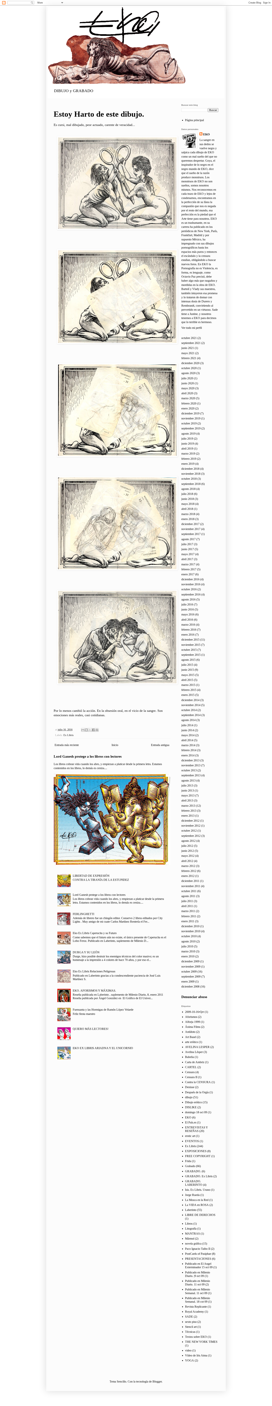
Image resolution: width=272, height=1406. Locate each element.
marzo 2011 (188, 911)
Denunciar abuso (194, 997)
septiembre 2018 (191, 483)
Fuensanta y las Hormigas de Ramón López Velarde (103, 1009)
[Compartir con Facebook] (93, 730)
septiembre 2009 (191, 976)
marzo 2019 (188, 453)
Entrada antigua (160, 745)
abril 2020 (187, 393)
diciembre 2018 (190, 468)
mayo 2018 (187, 503)
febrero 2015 (188, 689)
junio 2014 (187, 730)
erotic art (190, 1135)
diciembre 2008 (190, 986)
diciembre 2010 (190, 926)
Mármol (189, 1238)
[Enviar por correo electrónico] (83, 730)
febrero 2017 (188, 569)
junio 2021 (187, 348)
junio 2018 (187, 498)
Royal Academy (194, 1311)
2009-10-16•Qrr (194, 1011)
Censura (190, 1072)
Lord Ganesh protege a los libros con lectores (88, 756)
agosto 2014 (188, 720)
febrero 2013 (188, 810)
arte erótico (191, 1042)
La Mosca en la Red (197, 1199)
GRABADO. (193, 1171)
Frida (188, 1161)
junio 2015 (187, 669)
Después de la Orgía (197, 1092)
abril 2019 (187, 448)
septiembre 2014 (191, 715)
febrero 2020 (188, 403)
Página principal (194, 120)
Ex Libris (68, 735)
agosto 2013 (188, 780)
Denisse (189, 1087)
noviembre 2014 (190, 705)
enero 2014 (187, 755)
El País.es (190, 1122)
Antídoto (190, 1031)
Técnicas (190, 1331)
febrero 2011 (188, 916)
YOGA (189, 1360)
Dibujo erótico (193, 1102)
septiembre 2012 (191, 835)
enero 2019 (187, 463)
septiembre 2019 (191, 428)
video (188, 1350)
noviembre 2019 (190, 418)
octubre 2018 (189, 478)
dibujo (188, 1097)
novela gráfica (193, 1243)
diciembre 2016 (190, 579)
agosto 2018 (188, 488)
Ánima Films (192, 1026)
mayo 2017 (187, 554)
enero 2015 (187, 694)
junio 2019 (187, 443)
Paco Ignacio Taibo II (197, 1248)
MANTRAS (192, 1233)
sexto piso (191, 1321)
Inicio (115, 745)
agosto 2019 (188, 433)
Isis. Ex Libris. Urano (197, 1189)
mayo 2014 (187, 735)
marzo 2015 (188, 684)
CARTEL (191, 1067)
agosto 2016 (188, 599)
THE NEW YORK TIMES (201, 1341)
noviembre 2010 (190, 931)
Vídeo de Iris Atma (196, 1355)
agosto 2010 (188, 941)
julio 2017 (187, 544)
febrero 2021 (188, 358)
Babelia (189, 1057)
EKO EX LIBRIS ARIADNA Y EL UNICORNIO (103, 1048)
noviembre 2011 (190, 886)
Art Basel (190, 1037)
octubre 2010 (189, 936)
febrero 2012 (188, 870)
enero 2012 (187, 875)
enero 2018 (187, 519)
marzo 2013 (188, 805)
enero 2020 (187, 408)
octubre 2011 (189, 891)
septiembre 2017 (191, 534)
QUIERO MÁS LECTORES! (90, 1028)
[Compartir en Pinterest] (97, 730)
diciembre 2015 (190, 639)
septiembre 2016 (191, 594)
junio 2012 (187, 850)
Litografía (191, 1228)
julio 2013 (187, 785)
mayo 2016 (187, 614)
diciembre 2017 (190, 524)
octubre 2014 (189, 710)
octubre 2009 (189, 971)
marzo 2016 (188, 624)
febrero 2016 (188, 629)
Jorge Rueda (192, 1194)
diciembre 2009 (190, 961)
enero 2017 (187, 574)
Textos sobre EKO (196, 1336)
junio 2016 (187, 609)
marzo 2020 (188, 398)
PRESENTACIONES (198, 1258)
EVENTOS (192, 1141)
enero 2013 (187, 815)
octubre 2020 (189, 368)
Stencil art (191, 1326)
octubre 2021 (189, 338)
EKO (206, 134)
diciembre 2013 (190, 760)
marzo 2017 (188, 564)
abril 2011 (187, 906)
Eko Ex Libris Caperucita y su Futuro (95, 933)
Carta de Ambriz (194, 1062)
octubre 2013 (189, 770)
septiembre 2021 (191, 343)
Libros (189, 1223)
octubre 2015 (189, 649)
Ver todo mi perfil (191, 327)
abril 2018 (187, 508)
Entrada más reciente (67, 745)
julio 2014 (187, 725)
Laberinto (190, 1209)
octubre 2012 (189, 830)
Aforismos (191, 1016)
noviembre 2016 (190, 584)
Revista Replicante (196, 1306)
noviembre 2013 (190, 765)
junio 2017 (187, 549)
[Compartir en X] (90, 730)
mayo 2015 (187, 674)
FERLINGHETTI (83, 914)
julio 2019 (187, 438)
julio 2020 (187, 378)
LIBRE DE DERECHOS (200, 1214)
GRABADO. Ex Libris (199, 1176)
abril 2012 (187, 860)
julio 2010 (187, 946)
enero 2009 (187, 981)
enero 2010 (187, 956)
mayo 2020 (187, 388)
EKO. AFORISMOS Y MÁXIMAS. (94, 990)
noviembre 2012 (190, 825)
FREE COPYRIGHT (198, 1156)
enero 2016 (187, 634)
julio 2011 (187, 901)
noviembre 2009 (190, 966)
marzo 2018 (188, 514)
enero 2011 (187, 921)
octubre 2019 (189, 423)
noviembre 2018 (190, 473)
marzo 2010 (188, 951)
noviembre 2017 (190, 529)
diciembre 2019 (190, 413)
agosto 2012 (188, 840)
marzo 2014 (188, 745)
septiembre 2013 (191, 775)
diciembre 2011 (190, 880)
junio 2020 (187, 383)
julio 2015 (187, 664)
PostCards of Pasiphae (198, 1253)
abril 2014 (187, 740)
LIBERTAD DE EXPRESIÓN (91, 875)
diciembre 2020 (190, 363)
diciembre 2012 (190, 820)
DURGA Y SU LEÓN (86, 952)
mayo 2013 (187, 795)
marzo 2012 (188, 865)
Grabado (190, 1166)
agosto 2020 (188, 373)
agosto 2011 (188, 896)
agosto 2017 (188, 539)
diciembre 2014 (190, 700)
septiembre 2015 (191, 654)
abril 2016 (187, 619)
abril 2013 (187, 800)
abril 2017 (187, 559)
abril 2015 (187, 679)
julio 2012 (187, 845)
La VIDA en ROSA (197, 1204)
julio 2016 (187, 604)
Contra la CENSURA (198, 1082)
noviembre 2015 (190, 644)
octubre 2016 (189, 589)
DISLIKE (191, 1107)
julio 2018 (187, 493)
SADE (189, 1316)
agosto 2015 (188, 659)
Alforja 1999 (192, 1021)
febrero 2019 (188, 458)
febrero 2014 (188, 750)
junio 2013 (187, 790)
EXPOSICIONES (195, 1151)
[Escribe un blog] (86, 730)
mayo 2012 (187, 855)
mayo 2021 (187, 353)
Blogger (157, 1381)
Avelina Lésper (194, 1052)
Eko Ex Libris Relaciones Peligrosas (94, 971)
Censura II (191, 1077)
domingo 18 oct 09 (196, 1112)
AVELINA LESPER (197, 1047)
